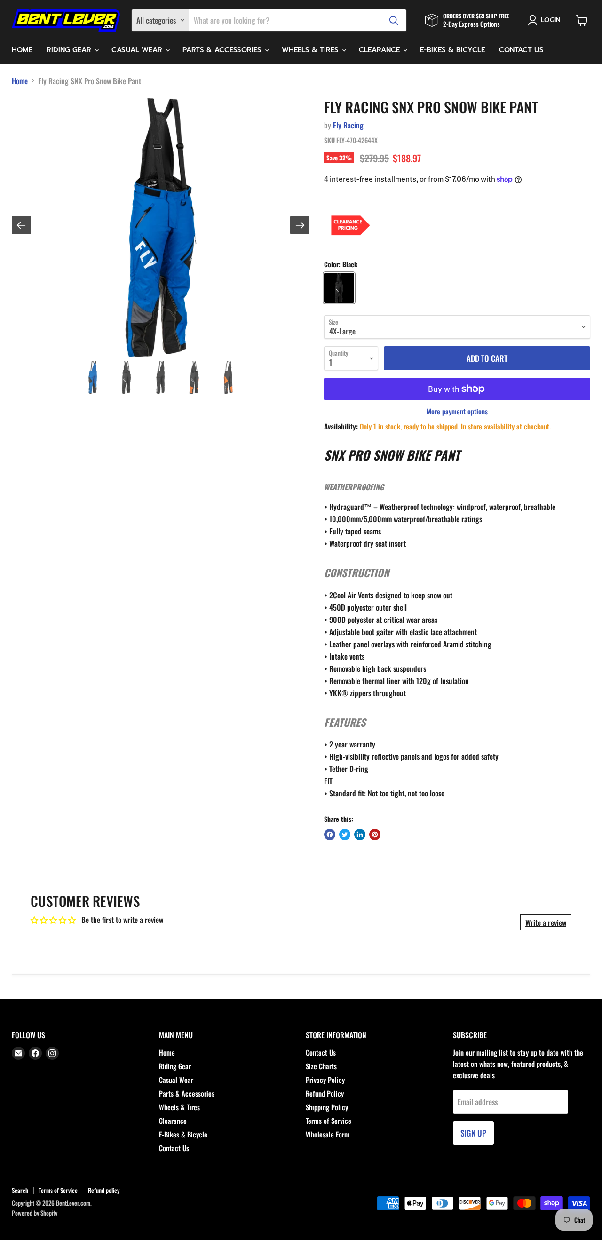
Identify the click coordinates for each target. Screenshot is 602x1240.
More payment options (457, 411)
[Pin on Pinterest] (374, 834)
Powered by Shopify (34, 1212)
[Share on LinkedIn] (359, 834)
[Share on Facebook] (329, 834)
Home (22, 50)
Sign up (473, 1133)
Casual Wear (138, 50)
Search (20, 1190)
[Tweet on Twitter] (344, 834)
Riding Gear (70, 50)
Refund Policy (325, 1093)
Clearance (380, 50)
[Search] (393, 20)
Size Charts (321, 1066)
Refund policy (103, 1190)
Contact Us (521, 50)
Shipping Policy (327, 1107)
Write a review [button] (545, 922)
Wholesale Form (327, 1134)
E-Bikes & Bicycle (452, 50)
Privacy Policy (325, 1079)
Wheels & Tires (311, 50)
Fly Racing (348, 125)
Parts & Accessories (223, 50)
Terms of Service (328, 1120)
